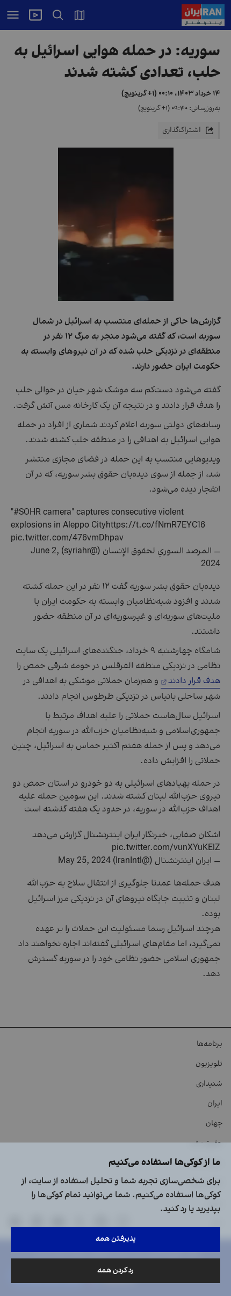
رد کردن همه (115, 1270)
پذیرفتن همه (116, 1238)
